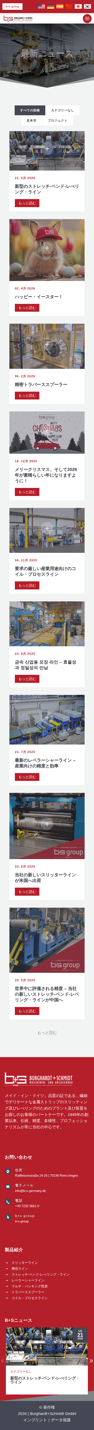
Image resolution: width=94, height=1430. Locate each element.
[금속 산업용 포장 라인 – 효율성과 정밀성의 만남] (47, 623)
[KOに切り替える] (87, 6)
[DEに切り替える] (50, 6)
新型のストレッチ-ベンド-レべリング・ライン (45, 1380)
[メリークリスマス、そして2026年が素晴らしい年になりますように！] (47, 432)
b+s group (12, 6)
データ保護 (61, 1420)
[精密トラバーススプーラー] (47, 346)
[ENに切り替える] (41, 6)
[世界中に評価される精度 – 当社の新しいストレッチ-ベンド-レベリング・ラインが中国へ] (47, 940)
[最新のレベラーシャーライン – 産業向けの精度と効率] (47, 720)
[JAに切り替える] (78, 6)
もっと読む (27, 203)
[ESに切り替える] (59, 6)
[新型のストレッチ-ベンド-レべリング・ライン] (47, 151)
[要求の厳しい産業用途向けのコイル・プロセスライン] (47, 530)
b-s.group (22, 1221)
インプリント (35, 1420)
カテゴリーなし (21, 1371)
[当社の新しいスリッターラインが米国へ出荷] (47, 826)
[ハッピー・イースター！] (47, 250)
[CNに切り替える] (69, 6)
